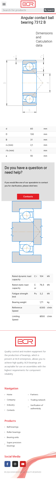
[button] (3, 3)
